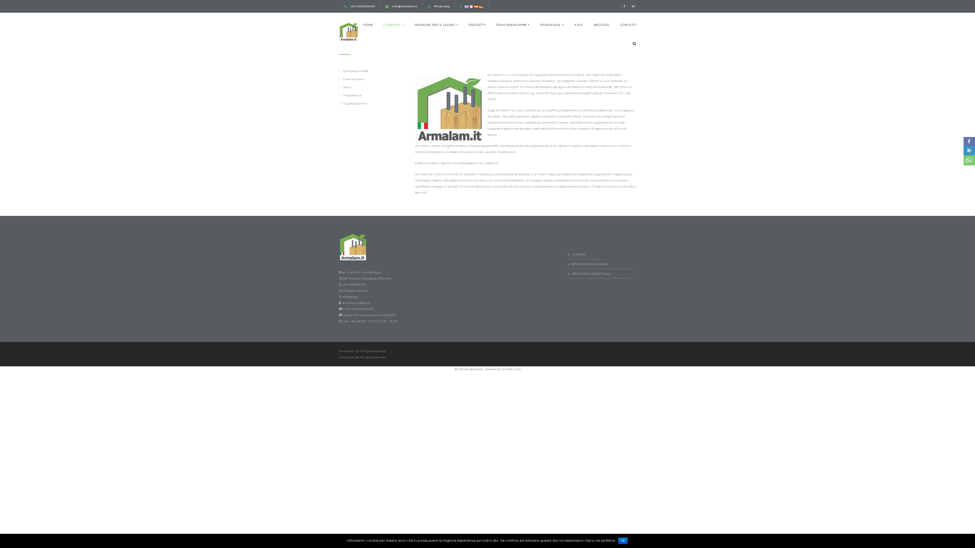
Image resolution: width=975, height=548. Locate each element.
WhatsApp (442, 6)
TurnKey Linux (511, 369)
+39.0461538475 (362, 6)
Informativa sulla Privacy (591, 273)
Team (347, 87)
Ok (623, 541)
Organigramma (355, 103)
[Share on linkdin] (969, 150)
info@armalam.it (404, 6)
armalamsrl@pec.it (356, 303)
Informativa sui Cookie (590, 264)
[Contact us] (969, 160)
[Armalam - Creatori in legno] (348, 31)
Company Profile (355, 71)
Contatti (578, 254)
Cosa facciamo (353, 79)
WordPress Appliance (468, 369)
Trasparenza (352, 95)
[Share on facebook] (969, 141)
